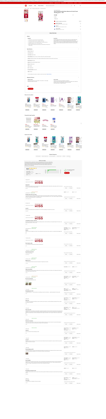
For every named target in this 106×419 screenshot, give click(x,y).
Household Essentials (46, 0)
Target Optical (10, 1)
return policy (57, 83)
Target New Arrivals (3, 0)
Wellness (67, 0)
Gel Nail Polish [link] (68, 156)
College (11, 0)
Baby (50, 0)
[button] (56, 13)
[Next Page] (81, 103)
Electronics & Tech (83, 0)
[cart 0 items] (80, 6)
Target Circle (58, 1)
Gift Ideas (102, 0)
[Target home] (26, 6)
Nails (30, 8)
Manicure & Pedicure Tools (35, 8)
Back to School (8, 0)
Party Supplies (98, 0)
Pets (63, 0)
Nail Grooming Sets (43, 8)
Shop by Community (5, 1)
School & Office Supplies (72, 0)
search (72, 5)
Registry (53, 1)
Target (25, 8)
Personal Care (55, 0)
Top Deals (28, 1)
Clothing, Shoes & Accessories (20, 0)
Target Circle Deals (33, 1)
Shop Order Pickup (41, 1)
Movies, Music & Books (93, 0)
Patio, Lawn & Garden (37, 0)
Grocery (41, 0)
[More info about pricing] (73, 15)
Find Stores (62, 1)
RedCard (55, 1)
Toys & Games (78, 0)
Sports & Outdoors (60, 0)
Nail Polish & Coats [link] (59, 156)
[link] (56, 13)
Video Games (88, 0)
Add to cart (56, 18)
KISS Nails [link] (64, 156)
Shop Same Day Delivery (48, 1)
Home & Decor (27, 0)
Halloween (14, 0)
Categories (30, 5)
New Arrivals (18, 1)
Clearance (15, 1)
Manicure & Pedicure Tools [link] (45, 156)
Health (65, 0)
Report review (78, 198)
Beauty (52, 0)
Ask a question (30, 88)
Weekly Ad (37, 1)
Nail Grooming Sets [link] (38, 156)
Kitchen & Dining (31, 0)
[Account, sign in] (76, 6)
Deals (13, 1)
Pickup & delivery (40, 5)
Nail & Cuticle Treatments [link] (52, 156)
